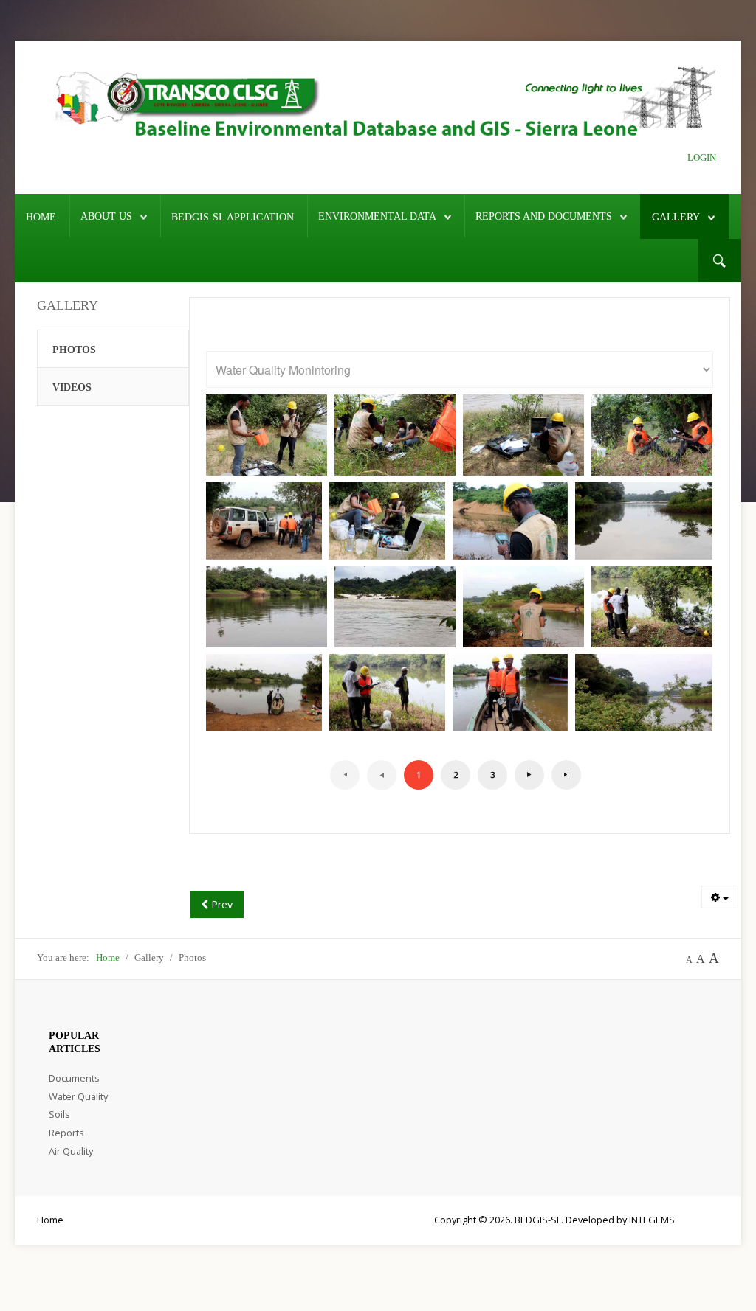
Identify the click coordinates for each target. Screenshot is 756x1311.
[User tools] (719, 897)
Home (41, 217)
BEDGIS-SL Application (232, 217)
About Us (106, 216)
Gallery (676, 217)
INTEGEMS (652, 1219)
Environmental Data (377, 216)
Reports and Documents (543, 216)
